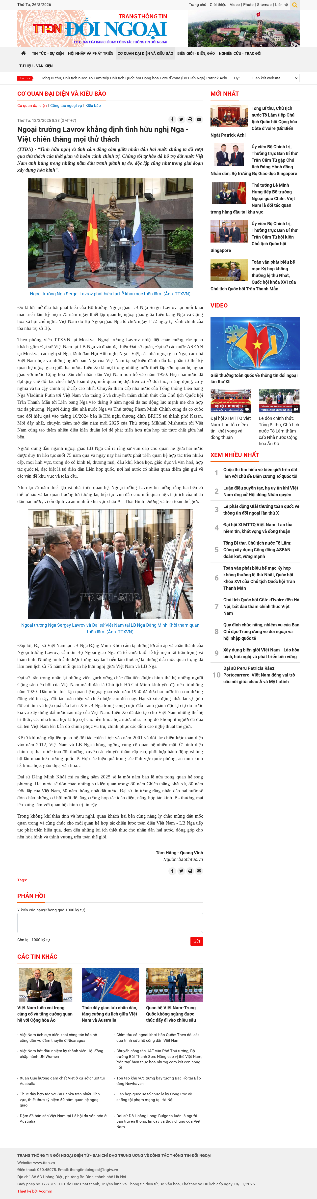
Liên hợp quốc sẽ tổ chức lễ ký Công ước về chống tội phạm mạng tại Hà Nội (154, 1097)
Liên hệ (281, 4)
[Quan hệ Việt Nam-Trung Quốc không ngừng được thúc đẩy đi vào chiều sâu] (174, 985)
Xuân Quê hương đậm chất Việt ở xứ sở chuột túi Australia (62, 1081)
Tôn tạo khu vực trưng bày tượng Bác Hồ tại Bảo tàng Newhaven (158, 1081)
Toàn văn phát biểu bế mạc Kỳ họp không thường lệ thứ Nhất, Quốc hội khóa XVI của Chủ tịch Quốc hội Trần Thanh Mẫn (253, 275)
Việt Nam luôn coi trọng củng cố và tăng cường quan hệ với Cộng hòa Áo (45, 1014)
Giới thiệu (218, 4)
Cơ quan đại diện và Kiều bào (61, 93)
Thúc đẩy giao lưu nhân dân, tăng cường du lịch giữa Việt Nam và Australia (109, 1014)
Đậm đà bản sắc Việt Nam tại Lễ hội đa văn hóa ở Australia (63, 1118)
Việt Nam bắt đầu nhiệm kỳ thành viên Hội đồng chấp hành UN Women (61, 1053)
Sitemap (264, 4)
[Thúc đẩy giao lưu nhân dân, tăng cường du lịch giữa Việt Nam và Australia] (110, 985)
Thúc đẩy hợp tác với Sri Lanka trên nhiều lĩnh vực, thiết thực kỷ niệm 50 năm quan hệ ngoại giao (60, 1099)
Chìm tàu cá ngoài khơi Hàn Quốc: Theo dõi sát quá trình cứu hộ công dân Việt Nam (157, 1037)
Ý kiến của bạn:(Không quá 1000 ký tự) (51, 910)
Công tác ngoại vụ (66, 105)
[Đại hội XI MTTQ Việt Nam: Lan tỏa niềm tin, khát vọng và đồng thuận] (231, 401)
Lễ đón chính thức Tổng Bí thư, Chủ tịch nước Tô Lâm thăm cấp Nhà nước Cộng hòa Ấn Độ (279, 431)
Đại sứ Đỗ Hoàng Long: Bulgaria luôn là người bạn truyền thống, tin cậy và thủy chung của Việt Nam (158, 1121)
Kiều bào (93, 105)
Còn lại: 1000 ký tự (33, 939)
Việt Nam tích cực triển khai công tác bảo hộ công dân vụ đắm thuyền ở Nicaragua (58, 1037)
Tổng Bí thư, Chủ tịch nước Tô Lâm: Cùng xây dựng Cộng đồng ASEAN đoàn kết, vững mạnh (257, 549)
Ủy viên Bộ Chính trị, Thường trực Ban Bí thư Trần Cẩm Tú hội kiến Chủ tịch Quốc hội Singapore (254, 237)
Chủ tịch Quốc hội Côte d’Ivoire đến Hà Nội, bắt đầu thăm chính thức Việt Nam (261, 606)
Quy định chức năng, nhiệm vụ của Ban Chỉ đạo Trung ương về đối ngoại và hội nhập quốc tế (261, 631)
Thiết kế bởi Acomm (34, 1191)
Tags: (22, 880)
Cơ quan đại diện (32, 105)
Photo (248, 4)
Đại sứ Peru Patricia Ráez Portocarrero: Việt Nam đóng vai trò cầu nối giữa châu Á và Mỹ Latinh (259, 675)
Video (235, 4)
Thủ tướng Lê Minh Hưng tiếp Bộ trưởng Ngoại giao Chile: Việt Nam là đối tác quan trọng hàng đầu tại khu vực (253, 199)
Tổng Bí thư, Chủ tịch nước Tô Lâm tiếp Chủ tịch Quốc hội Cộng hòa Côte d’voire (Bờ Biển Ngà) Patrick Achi (97, 78)
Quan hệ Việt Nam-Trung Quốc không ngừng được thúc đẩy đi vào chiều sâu (171, 1014)
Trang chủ (197, 4)
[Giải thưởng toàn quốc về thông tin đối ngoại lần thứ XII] (255, 343)
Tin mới (25, 78)
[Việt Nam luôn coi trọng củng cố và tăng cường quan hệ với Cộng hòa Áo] (45, 985)
